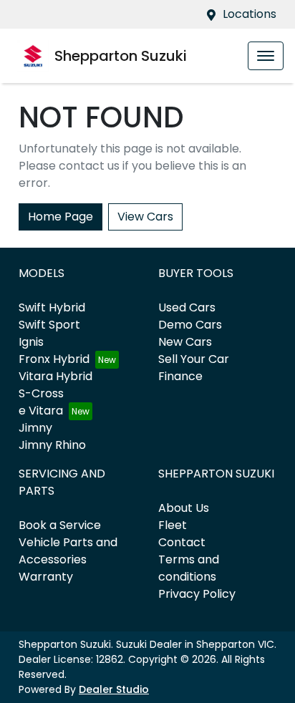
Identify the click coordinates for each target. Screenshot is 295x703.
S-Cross (41, 393)
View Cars (145, 216)
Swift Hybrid (52, 307)
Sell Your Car (193, 359)
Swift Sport (49, 324)
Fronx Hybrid (54, 359)
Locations (249, 14)
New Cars (185, 342)
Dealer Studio (114, 689)
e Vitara (41, 410)
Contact (181, 542)
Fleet (172, 525)
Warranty (46, 576)
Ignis (31, 342)
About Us (183, 508)
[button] (266, 56)
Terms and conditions (188, 568)
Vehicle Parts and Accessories (68, 551)
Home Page (60, 216)
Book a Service (60, 525)
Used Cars (187, 307)
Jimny (35, 428)
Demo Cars (190, 324)
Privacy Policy (197, 594)
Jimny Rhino (52, 445)
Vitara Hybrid (55, 376)
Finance (180, 376)
